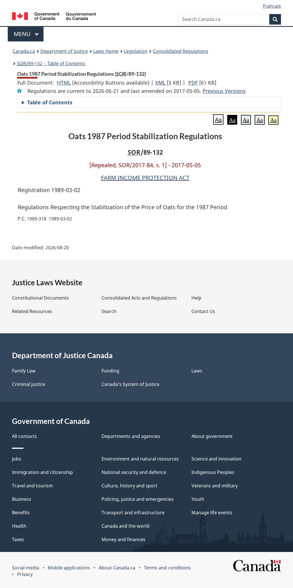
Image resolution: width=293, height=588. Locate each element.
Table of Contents (49, 102)
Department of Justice (64, 51)
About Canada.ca (117, 568)
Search (109, 311)
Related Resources (32, 311)
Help (196, 298)
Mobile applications (69, 568)
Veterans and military (214, 486)
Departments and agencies (131, 436)
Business (21, 499)
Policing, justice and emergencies (138, 499)
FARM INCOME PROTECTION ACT (145, 178)
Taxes (18, 539)
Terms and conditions (167, 568)
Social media (25, 568)
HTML (64, 82)
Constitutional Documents (40, 298)
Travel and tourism (32, 486)
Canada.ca (24, 51)
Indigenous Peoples (212, 472)
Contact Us (203, 311)
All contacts (24, 436)
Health (19, 526)
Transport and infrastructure (133, 512)
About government (212, 436)
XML (160, 82)
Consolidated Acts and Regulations (139, 298)
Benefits (21, 512)
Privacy (25, 574)
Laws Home (105, 51)
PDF (193, 82)
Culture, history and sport (129, 486)
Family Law (23, 371)
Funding (110, 371)
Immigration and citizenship (42, 472)
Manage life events (211, 512)
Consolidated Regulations (180, 51)
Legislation (135, 51)
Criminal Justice (28, 384)
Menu (23, 34)
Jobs (16, 459)
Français (272, 6)
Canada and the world (125, 526)
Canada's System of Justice (130, 384)
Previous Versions (224, 90)
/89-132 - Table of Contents (51, 63)
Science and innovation (216, 459)
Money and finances (123, 539)
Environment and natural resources (140, 459)
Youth (197, 499)
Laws (196, 371)
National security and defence (134, 472)
